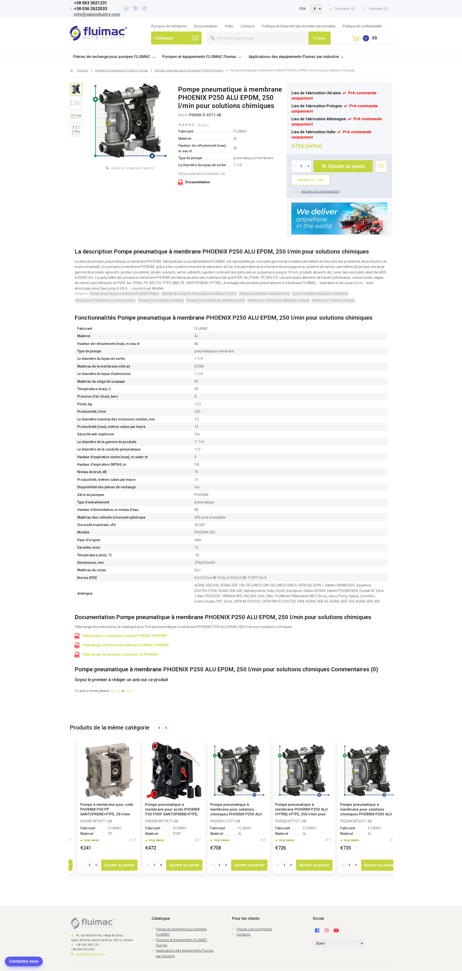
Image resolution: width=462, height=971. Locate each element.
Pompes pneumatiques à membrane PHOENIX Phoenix (124, 293)
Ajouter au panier (346, 166)
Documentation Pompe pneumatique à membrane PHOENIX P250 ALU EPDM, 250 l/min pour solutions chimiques (223, 617)
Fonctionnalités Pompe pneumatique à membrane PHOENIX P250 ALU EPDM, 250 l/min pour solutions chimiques (223, 317)
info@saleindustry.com (97, 14)
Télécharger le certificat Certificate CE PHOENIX (120, 654)
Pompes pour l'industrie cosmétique (160, 300)
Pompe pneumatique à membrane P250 (264, 293)
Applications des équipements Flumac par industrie (294, 56)
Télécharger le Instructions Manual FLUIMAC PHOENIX (125, 645)
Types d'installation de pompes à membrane (320, 293)
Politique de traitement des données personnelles (298, 26)
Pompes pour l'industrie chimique (333, 300)
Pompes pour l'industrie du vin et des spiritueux (105, 300)
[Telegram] (144, 9)
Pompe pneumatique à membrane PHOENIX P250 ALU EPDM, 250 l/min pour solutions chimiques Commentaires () (226, 669)
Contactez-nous (23, 961)
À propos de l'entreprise (169, 26)
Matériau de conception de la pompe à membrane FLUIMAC (199, 293)
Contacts (248, 26)
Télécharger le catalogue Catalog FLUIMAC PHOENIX (124, 636)
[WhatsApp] (127, 9)
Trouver (319, 38)
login (129, 691)
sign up (115, 691)
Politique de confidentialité (362, 26)
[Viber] (136, 9)
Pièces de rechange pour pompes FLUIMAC (111, 56)
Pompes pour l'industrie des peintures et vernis (215, 300)
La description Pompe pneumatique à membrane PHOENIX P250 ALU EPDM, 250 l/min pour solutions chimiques (222, 251)
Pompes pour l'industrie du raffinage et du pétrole (278, 300)
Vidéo (229, 26)
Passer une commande (254, 929)
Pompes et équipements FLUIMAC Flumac (199, 56)
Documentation (206, 26)
